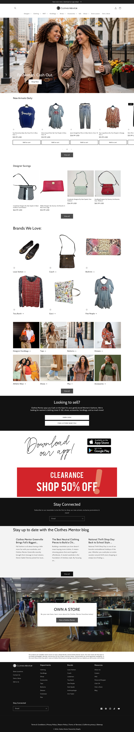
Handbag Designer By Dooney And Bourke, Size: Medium (107, 200)
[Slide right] (71, 149)
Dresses (98, 351)
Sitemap (100, 725)
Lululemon (70, 676)
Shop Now (35, 82)
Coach (51, 272)
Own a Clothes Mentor (67, 620)
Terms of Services (75, 725)
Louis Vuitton (18, 272)
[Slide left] (63, 149)
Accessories (99, 384)
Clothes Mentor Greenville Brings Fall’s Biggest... (29, 541)
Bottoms (70, 351)
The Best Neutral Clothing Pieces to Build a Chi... (65, 541)
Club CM (97, 683)
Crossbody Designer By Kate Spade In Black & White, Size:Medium (26, 206)
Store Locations (18, 671)
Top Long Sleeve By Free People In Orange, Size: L (112, 133)
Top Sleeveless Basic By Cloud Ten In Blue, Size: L (25, 133)
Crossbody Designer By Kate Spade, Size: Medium (79, 200)
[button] (15, 8)
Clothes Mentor (63, 729)
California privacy (89, 725)
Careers (97, 673)
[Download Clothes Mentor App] (67, 461)
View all (67, 155)
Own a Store (17, 678)
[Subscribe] (82, 518)
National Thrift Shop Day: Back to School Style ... (101, 541)
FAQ (96, 676)
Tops (42, 351)
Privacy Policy (52, 725)
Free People (90, 314)
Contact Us (16, 675)
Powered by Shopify (74, 729)
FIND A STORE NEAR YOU (67, 423)
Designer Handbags (21, 351)
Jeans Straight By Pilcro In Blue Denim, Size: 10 (84, 133)
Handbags (43, 673)
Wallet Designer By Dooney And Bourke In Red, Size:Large (52, 206)
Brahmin (89, 272)
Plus (69, 384)
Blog (96, 690)
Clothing (43, 670)
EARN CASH (67, 417)
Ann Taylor (70, 694)
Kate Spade (71, 687)
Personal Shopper (100, 680)
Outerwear (43, 694)
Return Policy (63, 725)
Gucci (51, 314)
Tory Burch (17, 314)
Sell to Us (16, 682)
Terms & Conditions (38, 725)
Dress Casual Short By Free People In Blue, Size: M (54, 133)
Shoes (42, 384)
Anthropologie (72, 690)
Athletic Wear (18, 384)
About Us (98, 670)
